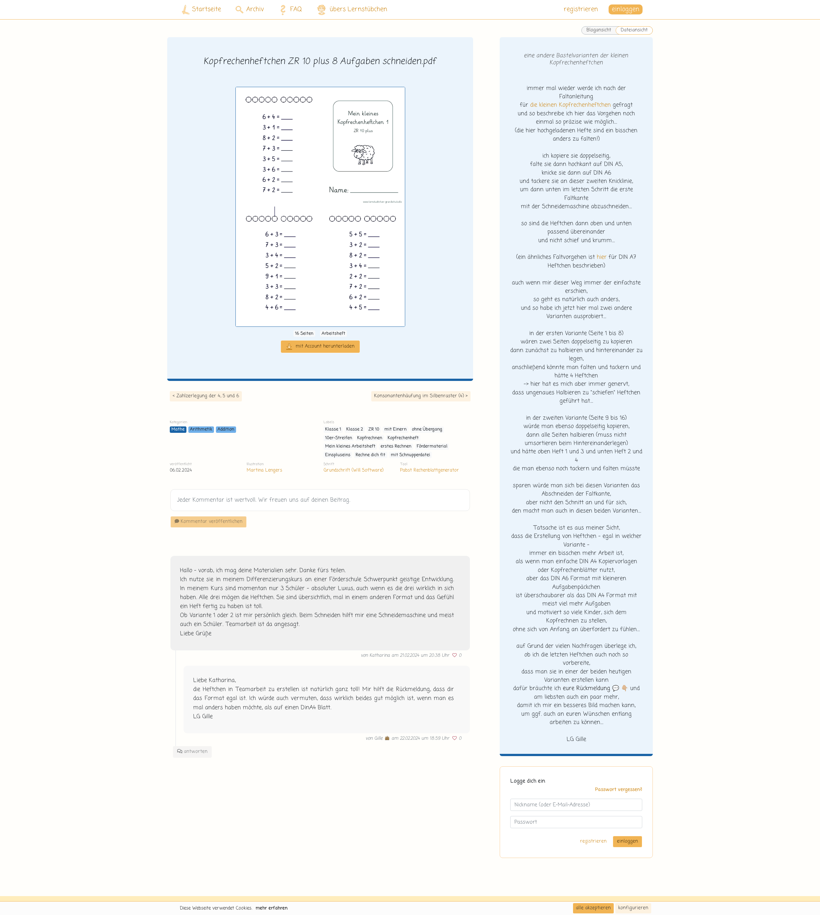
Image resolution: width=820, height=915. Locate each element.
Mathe (177, 429)
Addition (225, 429)
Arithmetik (201, 429)
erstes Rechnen (396, 446)
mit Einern (395, 429)
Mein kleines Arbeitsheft (350, 446)
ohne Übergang (427, 429)
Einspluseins (337, 455)
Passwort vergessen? (618, 790)
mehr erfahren (272, 908)
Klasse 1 (333, 429)
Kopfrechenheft (403, 438)
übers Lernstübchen (358, 9)
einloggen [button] (625, 9)
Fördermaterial (432, 446)
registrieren (581, 9)
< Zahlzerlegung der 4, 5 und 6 (206, 396)
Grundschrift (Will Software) (353, 470)
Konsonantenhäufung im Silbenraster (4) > (421, 396)
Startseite (206, 9)
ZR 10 (373, 429)
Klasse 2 (354, 429)
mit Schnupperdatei (410, 455)
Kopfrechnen (369, 438)
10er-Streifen (338, 438)
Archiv (255, 9)
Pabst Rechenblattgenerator (429, 470)
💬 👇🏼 (595, 688)
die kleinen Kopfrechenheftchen (570, 105)
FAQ (296, 9)
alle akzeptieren (593, 908)
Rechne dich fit (370, 455)
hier (602, 257)
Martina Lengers (264, 470)
